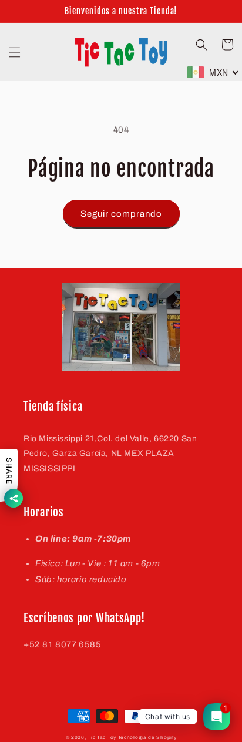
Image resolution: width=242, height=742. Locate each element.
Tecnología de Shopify (147, 737)
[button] (15, 52)
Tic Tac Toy (102, 737)
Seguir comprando (121, 214)
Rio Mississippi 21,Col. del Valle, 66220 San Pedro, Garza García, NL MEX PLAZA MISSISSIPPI (110, 453)
